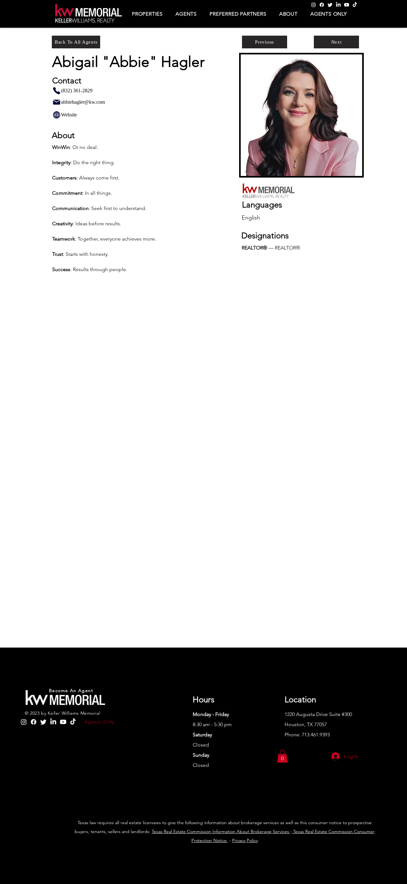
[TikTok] (355, 5)
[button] (147, 14)
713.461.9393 (316, 735)
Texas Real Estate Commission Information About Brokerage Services (221, 831)
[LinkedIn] (338, 5)
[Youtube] (346, 5)
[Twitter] (330, 5)
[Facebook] (322, 5)
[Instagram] (313, 5)
